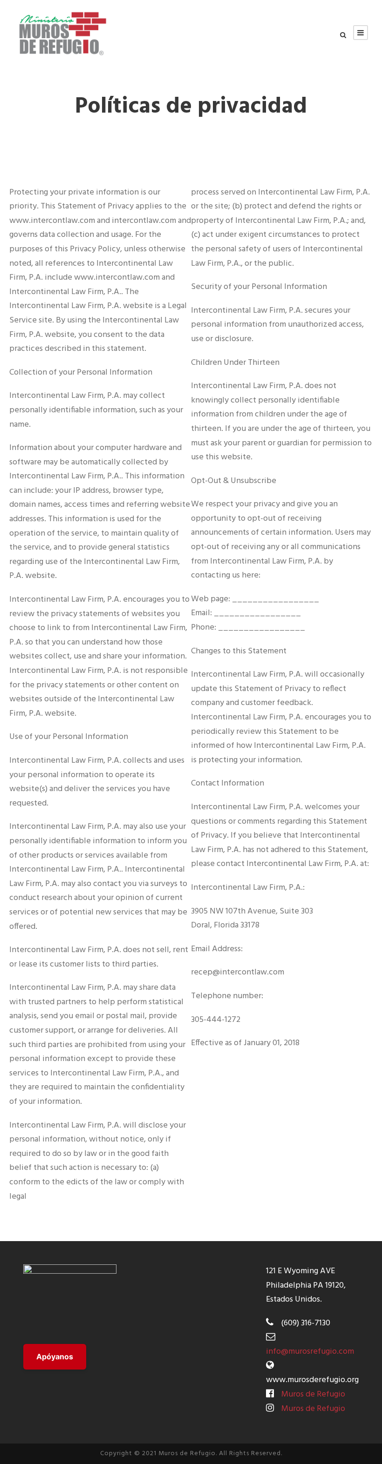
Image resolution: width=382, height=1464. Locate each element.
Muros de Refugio (313, 1394)
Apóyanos (54, 1356)
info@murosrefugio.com (310, 1351)
